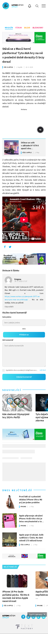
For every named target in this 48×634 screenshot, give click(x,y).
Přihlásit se (24, 334)
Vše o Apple (8, 67)
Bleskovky (38, 27)
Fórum (18, 27)
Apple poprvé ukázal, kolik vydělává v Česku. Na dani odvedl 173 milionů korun (31, 537)
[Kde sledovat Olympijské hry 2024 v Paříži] (17, 402)
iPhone (23, 507)
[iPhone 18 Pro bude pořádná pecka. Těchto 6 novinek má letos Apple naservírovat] (17, 580)
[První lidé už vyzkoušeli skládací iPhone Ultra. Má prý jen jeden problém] (9, 501)
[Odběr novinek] (29, 6)
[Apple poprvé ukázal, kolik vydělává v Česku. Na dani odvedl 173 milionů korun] (9, 539)
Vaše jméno (6, 317)
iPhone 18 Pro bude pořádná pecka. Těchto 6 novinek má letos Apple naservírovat (15, 596)
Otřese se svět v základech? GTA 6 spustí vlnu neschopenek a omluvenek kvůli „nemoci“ (30, 145)
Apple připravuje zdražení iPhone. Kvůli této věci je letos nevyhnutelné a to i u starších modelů (31, 518)
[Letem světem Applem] (12, 5)
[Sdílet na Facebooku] (4, 247)
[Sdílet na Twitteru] (10, 247)
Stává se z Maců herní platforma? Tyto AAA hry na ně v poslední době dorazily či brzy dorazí (23, 55)
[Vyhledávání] (37, 6)
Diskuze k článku (10, 270)
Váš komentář (7, 340)
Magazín (9, 27)
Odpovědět (9, 306)
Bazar (27, 27)
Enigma (17, 279)
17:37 (21, 281)
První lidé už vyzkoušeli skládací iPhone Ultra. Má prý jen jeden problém (30, 499)
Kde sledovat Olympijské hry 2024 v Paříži (15, 416)
